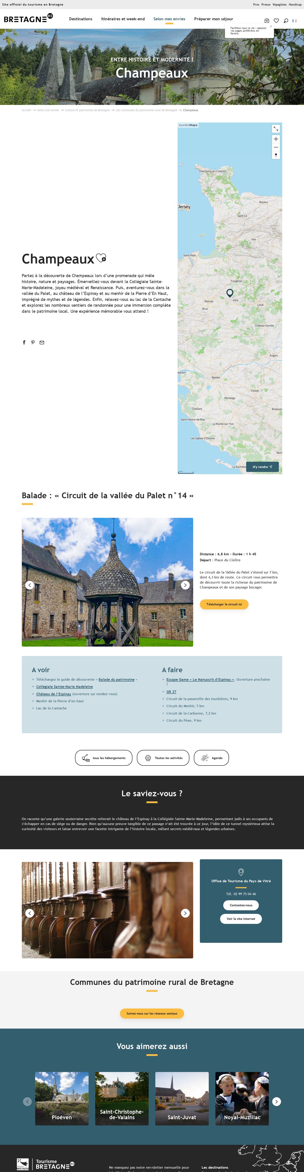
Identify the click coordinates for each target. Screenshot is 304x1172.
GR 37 (171, 692)
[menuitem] (28, 19)
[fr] (295, 21)
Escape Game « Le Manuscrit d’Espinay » (200, 679)
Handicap (295, 4)
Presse (265, 4)
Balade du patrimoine (116, 679)
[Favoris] (277, 21)
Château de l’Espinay (53, 694)
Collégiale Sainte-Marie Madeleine (64, 686)
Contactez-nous (241, 905)
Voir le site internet (241, 919)
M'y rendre (260, 467)
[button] (286, 21)
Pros (256, 4)
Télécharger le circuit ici (224, 604)
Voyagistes (280, 4)
